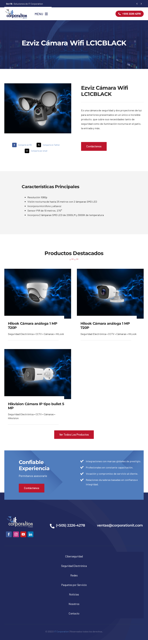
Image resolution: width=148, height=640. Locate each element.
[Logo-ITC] (16, 10)
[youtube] (23, 534)
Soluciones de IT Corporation (24, 3)
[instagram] (16, 534)
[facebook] (9, 534)
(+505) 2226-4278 (70, 525)
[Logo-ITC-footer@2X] (19, 515)
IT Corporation (61, 631)
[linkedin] (30, 534)
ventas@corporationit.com (120, 525)
